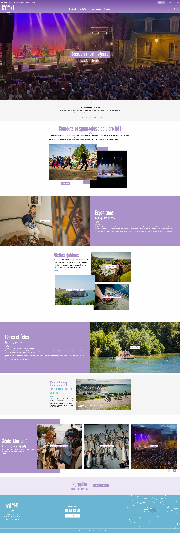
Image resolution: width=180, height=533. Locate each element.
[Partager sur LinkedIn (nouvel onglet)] (86, 117)
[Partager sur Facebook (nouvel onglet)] (82, 117)
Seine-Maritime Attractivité (6, 2)
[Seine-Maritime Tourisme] (7, 9)
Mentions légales (84, 530)
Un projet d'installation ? (19, 2)
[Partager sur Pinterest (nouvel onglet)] (90, 117)
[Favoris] (174, 9)
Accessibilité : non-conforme (101, 530)
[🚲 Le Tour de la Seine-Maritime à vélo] (103, 394)
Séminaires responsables (31, 2)
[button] (177, 9)
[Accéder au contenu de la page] (90, 93)
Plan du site (91, 530)
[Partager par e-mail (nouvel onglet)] (95, 117)
